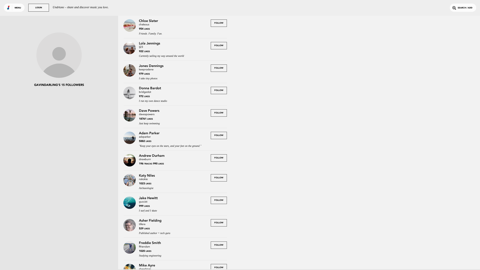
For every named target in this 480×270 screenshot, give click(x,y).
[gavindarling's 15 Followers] (59, 55)
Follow (218, 23)
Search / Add (465, 8)
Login (38, 8)
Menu (18, 8)
